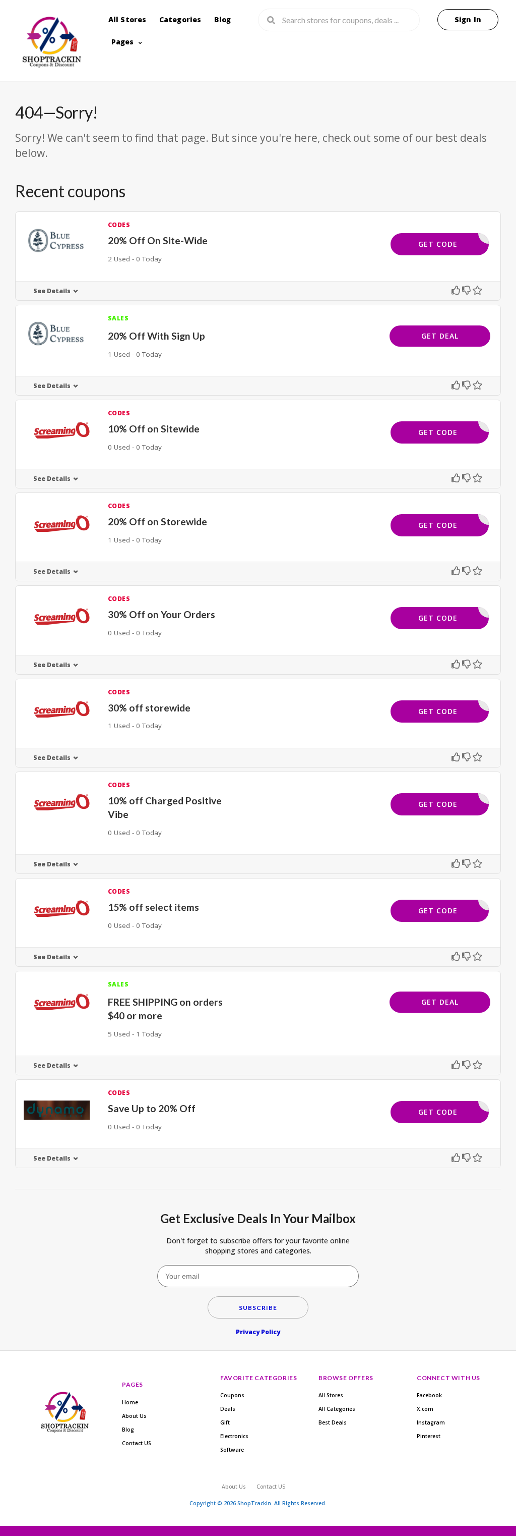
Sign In (468, 19)
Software (232, 1449)
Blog (222, 19)
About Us (134, 1415)
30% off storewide (149, 708)
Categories (180, 19)
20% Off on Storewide (157, 521)
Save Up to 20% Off (152, 1108)
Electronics (234, 1436)
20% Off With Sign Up (156, 336)
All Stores (127, 19)
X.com (425, 1408)
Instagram (431, 1422)
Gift (225, 1422)
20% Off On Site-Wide (158, 240)
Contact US (136, 1443)
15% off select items (153, 907)
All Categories (336, 1408)
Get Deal (440, 336)
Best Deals (332, 1422)
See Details (52, 291)
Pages (122, 41)
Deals (227, 1408)
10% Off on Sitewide (154, 428)
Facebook (429, 1395)
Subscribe (258, 1307)
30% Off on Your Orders (161, 614)
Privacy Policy (258, 1332)
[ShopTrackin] (50, 44)
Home (130, 1402)
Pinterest (428, 1436)
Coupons (232, 1395)
